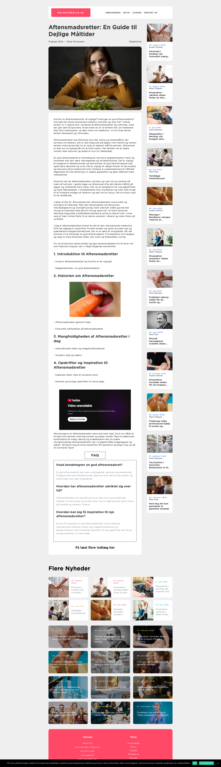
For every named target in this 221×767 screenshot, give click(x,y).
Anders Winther (156, 47)
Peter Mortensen (75, 41)
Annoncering (113, 13)
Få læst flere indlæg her (95, 547)
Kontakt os (150, 13)
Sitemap (133, 758)
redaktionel (135, 41)
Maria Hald (153, 172)
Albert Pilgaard (155, 88)
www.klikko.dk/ (90, 759)
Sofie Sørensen (155, 130)
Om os (126, 13)
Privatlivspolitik (206, 763)
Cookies (136, 13)
